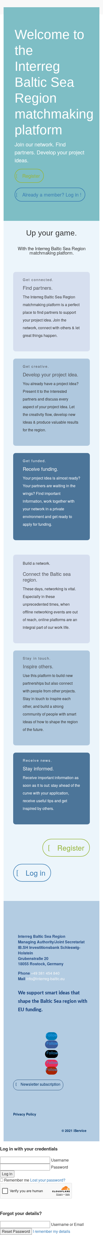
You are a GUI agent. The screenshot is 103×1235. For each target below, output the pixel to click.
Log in (36, 872)
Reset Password (16, 1231)
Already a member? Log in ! (51, 194)
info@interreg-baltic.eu (45, 978)
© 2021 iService (74, 1130)
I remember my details (51, 1231)
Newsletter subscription (40, 1084)
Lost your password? (47, 1180)
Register (31, 175)
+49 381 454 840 (45, 973)
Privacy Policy (24, 1114)
